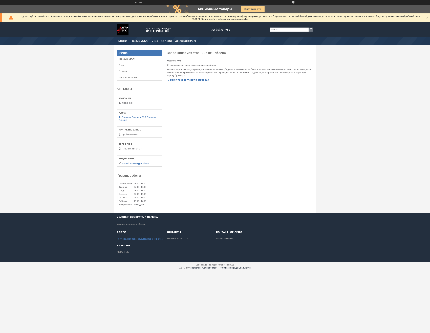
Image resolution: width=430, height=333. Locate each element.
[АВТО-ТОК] (129, 29)
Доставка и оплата (185, 40)
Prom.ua (230, 265)
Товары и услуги (139, 40)
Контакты (166, 40)
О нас (155, 40)
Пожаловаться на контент (204, 268)
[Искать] (311, 30)
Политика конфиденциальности (235, 268)
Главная (122, 40)
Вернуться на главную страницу (189, 79)
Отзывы (123, 71)
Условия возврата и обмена (131, 224)
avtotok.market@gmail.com (135, 163)
